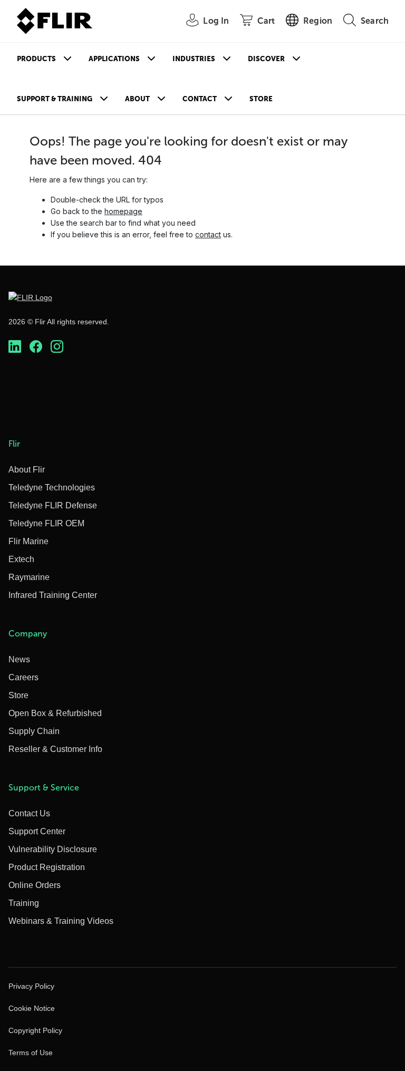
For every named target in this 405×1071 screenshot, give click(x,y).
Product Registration (46, 867)
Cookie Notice (31, 1008)
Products (36, 59)
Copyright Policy (35, 1030)
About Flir (26, 469)
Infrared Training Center (52, 595)
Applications (114, 59)
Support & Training (54, 99)
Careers (23, 677)
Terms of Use (30, 1052)
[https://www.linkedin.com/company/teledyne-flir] (14, 346)
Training (23, 903)
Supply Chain (34, 731)
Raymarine (29, 577)
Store (261, 99)
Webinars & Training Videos (60, 920)
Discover (266, 59)
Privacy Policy (31, 986)
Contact (199, 99)
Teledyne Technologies (51, 487)
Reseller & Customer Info (55, 749)
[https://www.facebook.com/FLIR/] (36, 346)
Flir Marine (28, 541)
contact (208, 234)
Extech (21, 559)
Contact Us (29, 813)
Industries (193, 59)
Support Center (36, 831)
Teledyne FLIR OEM (46, 523)
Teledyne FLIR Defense (52, 505)
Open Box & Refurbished (55, 713)
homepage (123, 211)
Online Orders (34, 885)
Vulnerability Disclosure (52, 849)
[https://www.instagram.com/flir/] (57, 346)
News (19, 659)
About (137, 99)
